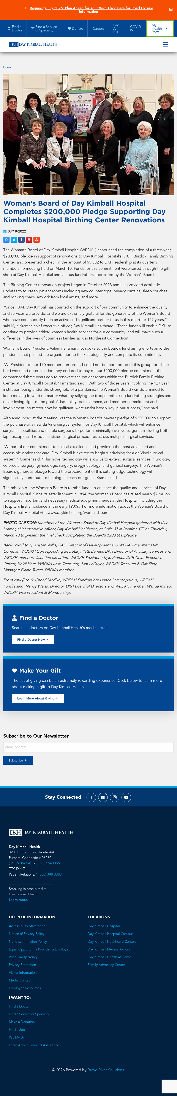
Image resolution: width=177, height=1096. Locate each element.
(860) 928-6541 (20, 863)
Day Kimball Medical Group (109, 949)
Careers (98, 29)
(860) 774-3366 (48, 863)
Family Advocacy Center (106, 965)
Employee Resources (25, 988)
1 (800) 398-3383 (49, 874)
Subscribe (16, 760)
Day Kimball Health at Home (109, 957)
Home (7, 67)
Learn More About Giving (36, 698)
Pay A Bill (116, 29)
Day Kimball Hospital (104, 926)
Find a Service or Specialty (29, 1014)
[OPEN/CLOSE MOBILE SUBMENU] (165, 45)
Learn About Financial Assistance (34, 1045)
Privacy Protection (22, 965)
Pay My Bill (17, 1037)
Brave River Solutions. (106, 1070)
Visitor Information (23, 973)
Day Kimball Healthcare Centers (112, 942)
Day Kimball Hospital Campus (110, 934)
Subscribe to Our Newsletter (36, 736)
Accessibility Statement (27, 926)
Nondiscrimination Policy (28, 942)
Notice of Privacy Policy (26, 934)
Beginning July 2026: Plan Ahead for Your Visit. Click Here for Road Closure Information (91, 10)
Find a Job (17, 1030)
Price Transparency (23, 957)
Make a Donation (22, 1022)
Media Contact (20, 980)
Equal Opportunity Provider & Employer (39, 949)
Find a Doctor (19, 1006)
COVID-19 (135, 28)
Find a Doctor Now (31, 639)
